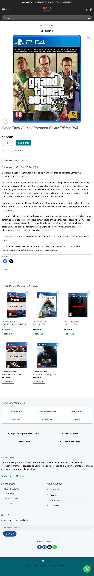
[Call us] (54, 547)
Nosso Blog (55, 500)
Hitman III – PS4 (70, 324)
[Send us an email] (49, 547)
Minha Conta (11, 498)
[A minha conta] (87, 9)
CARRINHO (9, 493)
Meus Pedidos (11, 489)
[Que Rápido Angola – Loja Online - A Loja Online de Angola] (47, 9)
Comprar (23, 142)
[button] (6, 9)
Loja (51, 25)
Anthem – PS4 (39, 324)
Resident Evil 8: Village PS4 (44, 374)
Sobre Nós (55, 489)
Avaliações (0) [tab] (20, 160)
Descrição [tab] (7, 160)
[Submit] (89, 17)
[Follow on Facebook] (39, 547)
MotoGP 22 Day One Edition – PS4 (15, 325)
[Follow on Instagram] (44, 547)
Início (43, 25)
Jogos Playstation (17, 150)
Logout (8, 503)
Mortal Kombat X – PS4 (12, 374)
